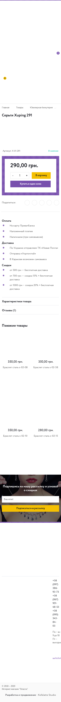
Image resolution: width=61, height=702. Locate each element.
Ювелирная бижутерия (41, 107)
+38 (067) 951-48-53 (56, 601)
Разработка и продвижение (20, 695)
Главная (5, 107)
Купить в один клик (30, 184)
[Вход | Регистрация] (52, 64)
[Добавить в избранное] (28, 137)
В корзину (41, 175)
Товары (19, 107)
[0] (57, 64)
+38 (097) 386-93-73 (56, 586)
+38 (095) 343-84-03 (55, 618)
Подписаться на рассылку (30, 508)
